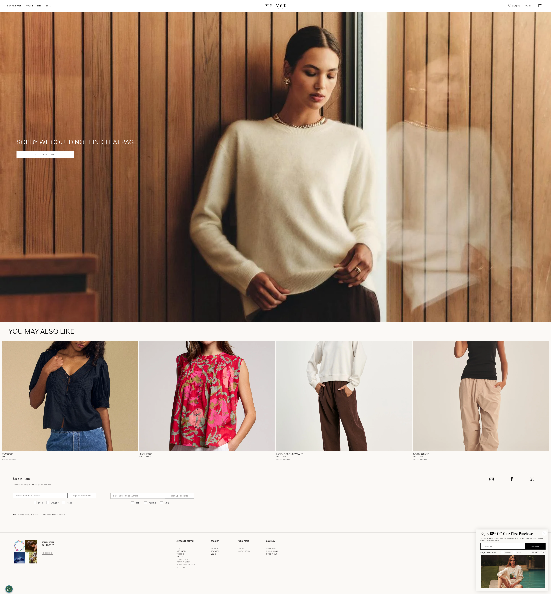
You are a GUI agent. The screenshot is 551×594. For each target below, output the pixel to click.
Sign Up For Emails (82, 495)
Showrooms (244, 551)
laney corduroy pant (289, 454)
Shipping (180, 554)
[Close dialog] (544, 533)
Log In (241, 548)
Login (213, 554)
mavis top (7, 454)
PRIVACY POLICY (539, 552)
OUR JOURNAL (272, 551)
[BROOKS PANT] (481, 396)
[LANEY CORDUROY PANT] (344, 396)
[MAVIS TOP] (70, 396)
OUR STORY (271, 548)
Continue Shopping (45, 154)
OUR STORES (271, 554)
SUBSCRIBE (535, 546)
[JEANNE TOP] (207, 396)
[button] (539, 6)
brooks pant (421, 454)
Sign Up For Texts (179, 495)
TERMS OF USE (182, 559)
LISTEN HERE (47, 553)
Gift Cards (181, 551)
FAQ (178, 548)
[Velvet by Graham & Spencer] (275, 5)
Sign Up (214, 548)
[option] (70, 402)
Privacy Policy (183, 562)
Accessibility (182, 567)
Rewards (215, 551)
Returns (180, 556)
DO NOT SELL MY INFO (185, 564)
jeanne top (145, 454)
